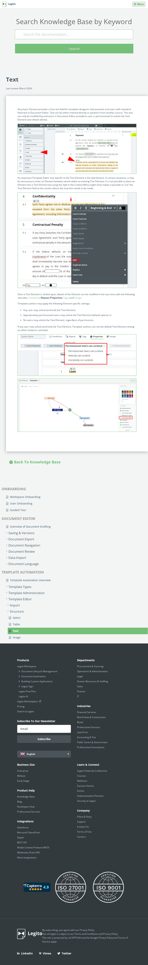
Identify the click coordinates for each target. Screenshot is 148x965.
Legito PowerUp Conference (92, 770)
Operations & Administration (92, 671)
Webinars (82, 780)
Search (74, 48)
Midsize (21, 775)
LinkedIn (27, 953)
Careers (81, 836)
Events (80, 790)
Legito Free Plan (27, 691)
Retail (80, 722)
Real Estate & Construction (91, 717)
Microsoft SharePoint (28, 832)
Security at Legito (86, 800)
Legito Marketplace (27, 701)
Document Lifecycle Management (39, 671)
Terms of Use (84, 831)
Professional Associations (90, 747)
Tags (65, 297)
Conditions (34, 297)
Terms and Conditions (86, 934)
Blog (19, 801)
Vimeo (47, 953)
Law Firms (82, 732)
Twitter (66, 953)
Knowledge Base (26, 796)
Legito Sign (27, 686)
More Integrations (26, 857)
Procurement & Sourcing (90, 666)
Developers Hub (25, 806)
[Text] (77, 240)
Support (81, 821)
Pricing (20, 706)
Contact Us (83, 826)
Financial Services (86, 712)
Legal (80, 676)
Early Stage (23, 780)
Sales (80, 686)
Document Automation (33, 676)
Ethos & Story (84, 816)
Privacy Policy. (110, 934)
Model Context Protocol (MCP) (33, 847)
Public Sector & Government (92, 742)
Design (78, 297)
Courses (81, 775)
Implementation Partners (90, 795)
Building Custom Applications (37, 681)
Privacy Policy (87, 930)
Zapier (20, 837)
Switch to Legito (25, 711)
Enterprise (22, 770)
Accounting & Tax (86, 737)
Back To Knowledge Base (37, 462)
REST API (22, 842)
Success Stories (85, 785)
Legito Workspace (26, 666)
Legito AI (23, 696)
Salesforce (23, 827)
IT (78, 696)
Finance (81, 691)
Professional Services (88, 727)
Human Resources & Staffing (92, 681)
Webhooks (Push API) (28, 852)
